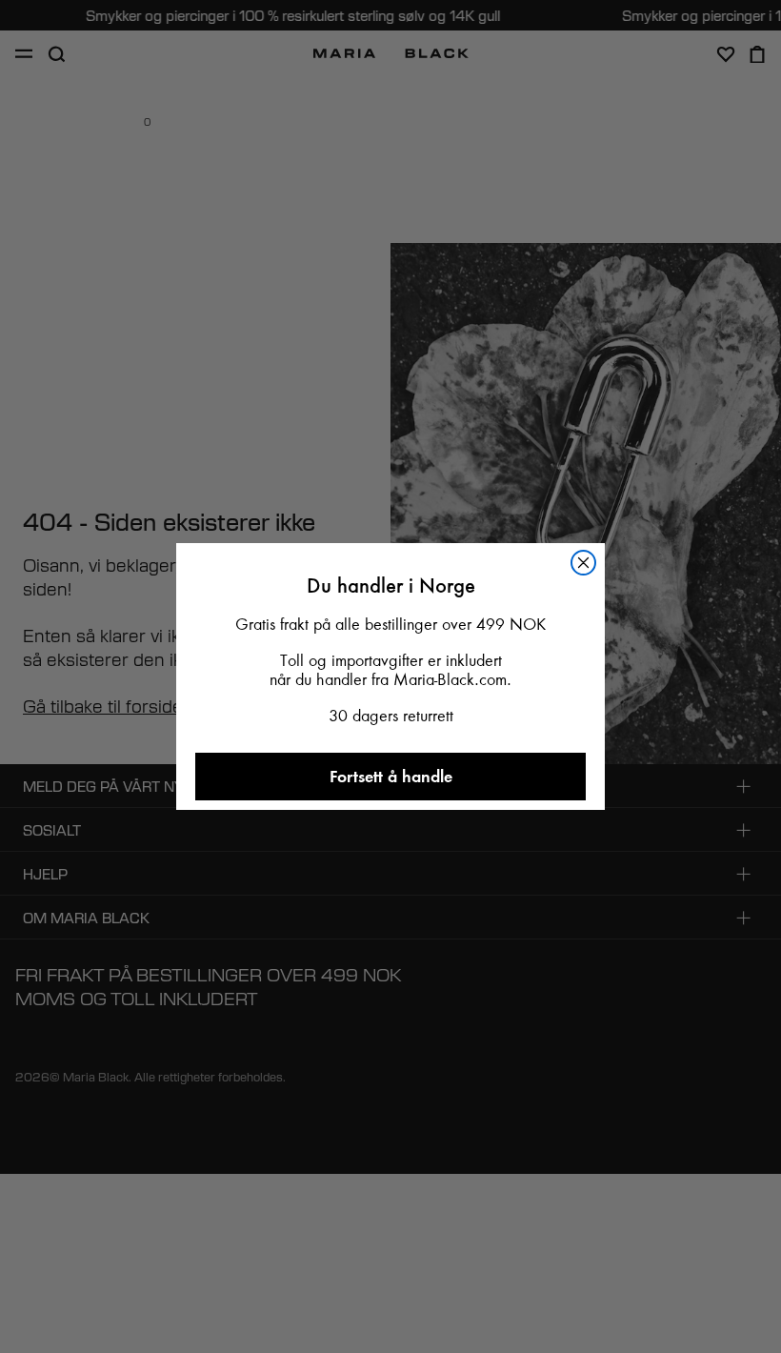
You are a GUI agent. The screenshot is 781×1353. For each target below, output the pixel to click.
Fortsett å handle (391, 776)
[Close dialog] (583, 563)
